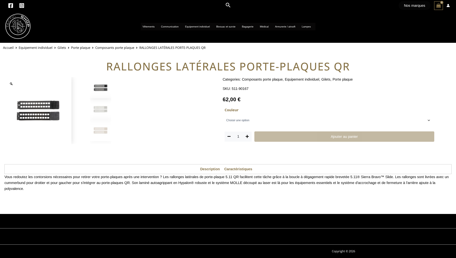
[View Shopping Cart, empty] (438, 5)
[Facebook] (10, 5)
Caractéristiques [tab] (238, 169)
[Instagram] (21, 5)
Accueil (8, 47)
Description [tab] (210, 169)
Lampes (306, 26)
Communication (170, 26)
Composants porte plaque (114, 47)
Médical (264, 26)
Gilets (62, 47)
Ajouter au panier (344, 137)
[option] (37, 110)
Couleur (232, 110)
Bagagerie (247, 26)
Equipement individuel (197, 26)
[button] (228, 5)
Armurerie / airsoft (285, 26)
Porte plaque (80, 47)
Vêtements (148, 26)
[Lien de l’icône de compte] (448, 5)
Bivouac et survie (225, 26)
